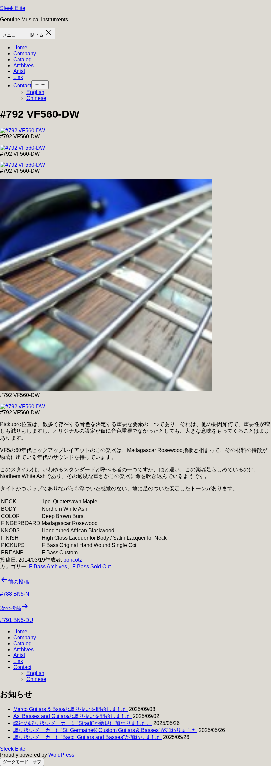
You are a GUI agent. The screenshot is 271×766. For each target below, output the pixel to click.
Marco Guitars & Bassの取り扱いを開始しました (70, 709)
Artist (19, 71)
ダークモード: (17, 761)
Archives (23, 65)
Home (20, 47)
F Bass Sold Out (91, 566)
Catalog (22, 59)
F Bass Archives (48, 566)
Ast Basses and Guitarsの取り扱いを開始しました (72, 716)
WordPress (61, 755)
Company (24, 53)
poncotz (72, 560)
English (35, 92)
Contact (22, 85)
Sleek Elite (12, 8)
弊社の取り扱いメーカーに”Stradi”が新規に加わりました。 (82, 723)
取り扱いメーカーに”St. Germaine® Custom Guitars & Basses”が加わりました (105, 730)
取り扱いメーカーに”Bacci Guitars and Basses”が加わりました (87, 737)
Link (18, 77)
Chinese (36, 98)
